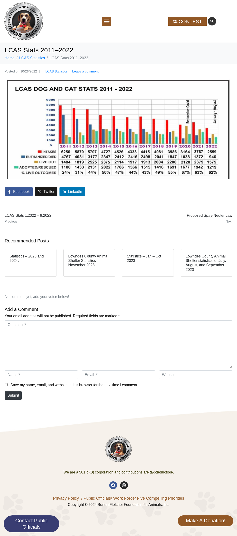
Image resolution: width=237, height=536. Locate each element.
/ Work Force (123, 498)
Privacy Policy (66, 498)
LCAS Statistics (56, 71)
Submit (13, 395)
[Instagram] (124, 485)
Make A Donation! (205, 520)
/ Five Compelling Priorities (159, 498)
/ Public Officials (96, 498)
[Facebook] (113, 485)
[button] (106, 21)
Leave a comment (85, 71)
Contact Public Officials (31, 524)
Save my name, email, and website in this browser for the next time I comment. (74, 385)
